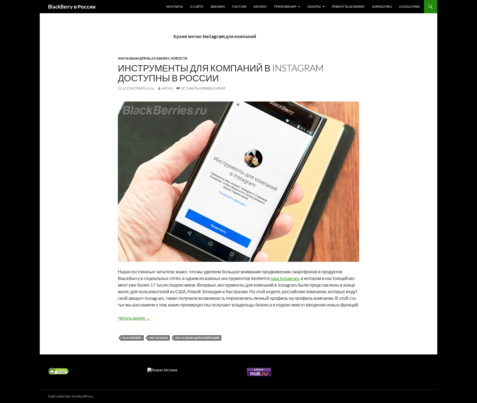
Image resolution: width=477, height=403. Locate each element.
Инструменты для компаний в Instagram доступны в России (221, 72)
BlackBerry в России (72, 7)
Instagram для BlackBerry (143, 58)
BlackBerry (132, 338)
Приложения (285, 6)
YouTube (239, 6)
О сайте (196, 6)
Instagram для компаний (197, 338)
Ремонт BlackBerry (348, 6)
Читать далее (134, 318)
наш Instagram (285, 278)
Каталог (260, 6)
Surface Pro (382, 6)
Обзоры (314, 6)
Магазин (218, 6)
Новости (179, 58)
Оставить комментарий (203, 88)
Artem (167, 88)
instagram (159, 338)
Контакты (174, 6)
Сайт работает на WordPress (71, 396)
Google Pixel (409, 6)
